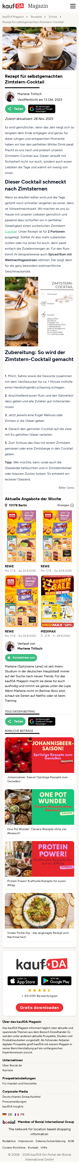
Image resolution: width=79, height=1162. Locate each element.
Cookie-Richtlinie (14, 1147)
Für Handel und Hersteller (19, 1083)
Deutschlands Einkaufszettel (21, 1097)
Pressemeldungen (14, 1101)
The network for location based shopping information (40, 1131)
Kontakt (33, 1147)
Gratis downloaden (39, 1007)
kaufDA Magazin (13, 16)
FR (22, 1114)
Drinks (53, 16)
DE (10, 1114)
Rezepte (36, 16)
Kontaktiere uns (24, 657)
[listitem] (21, 541)
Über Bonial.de (12, 1065)
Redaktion (9, 1141)
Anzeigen (63, 505)
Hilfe (44, 1147)
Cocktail (11, 231)
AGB (71, 1141)
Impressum (25, 1141)
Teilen (18, 109)
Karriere (7, 1070)
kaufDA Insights (12, 1106)
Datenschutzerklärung (50, 1141)
